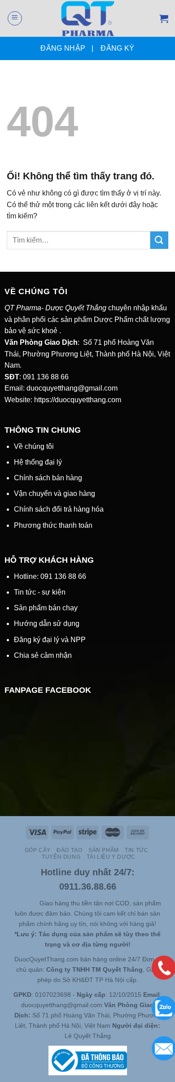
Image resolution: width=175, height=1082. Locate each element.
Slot (20, 903)
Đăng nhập (62, 48)
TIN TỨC (136, 850)
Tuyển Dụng (61, 857)
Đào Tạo (69, 850)
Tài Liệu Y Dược (111, 857)
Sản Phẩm (103, 850)
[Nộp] (159, 240)
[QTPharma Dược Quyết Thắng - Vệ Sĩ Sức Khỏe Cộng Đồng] (87, 18)
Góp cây (38, 850)
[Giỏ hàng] (163, 18)
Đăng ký (117, 48)
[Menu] (15, 18)
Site (33, 903)
